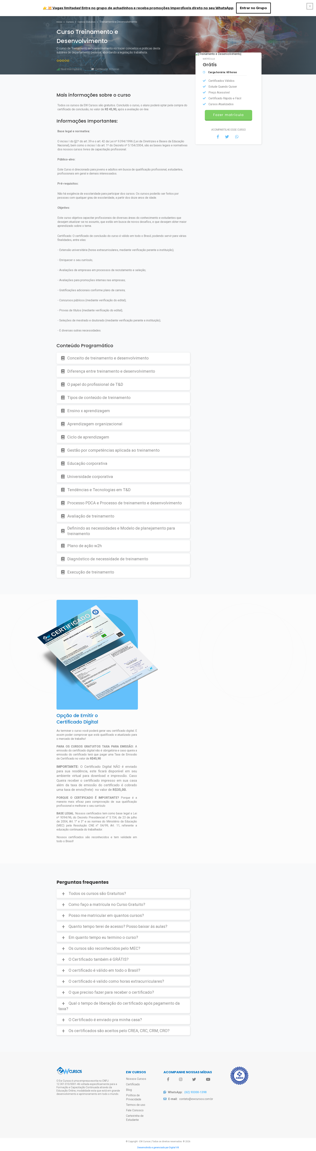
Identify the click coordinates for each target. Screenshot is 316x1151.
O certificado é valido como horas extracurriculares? (116, 981)
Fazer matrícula (228, 115)
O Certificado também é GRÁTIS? (99, 959)
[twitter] (194, 1079)
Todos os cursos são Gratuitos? (97, 893)
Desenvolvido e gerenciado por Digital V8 (158, 1147)
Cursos (70, 22)
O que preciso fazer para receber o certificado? (111, 992)
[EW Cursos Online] (69, 1074)
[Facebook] (168, 1079)
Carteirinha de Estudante (135, 1118)
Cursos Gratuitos (87, 22)
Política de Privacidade (133, 1097)
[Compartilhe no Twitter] (227, 137)
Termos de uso (135, 1105)
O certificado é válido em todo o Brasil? (104, 970)
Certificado (133, 1084)
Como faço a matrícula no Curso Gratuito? (107, 904)
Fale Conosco (135, 1110)
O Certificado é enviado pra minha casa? (105, 1019)
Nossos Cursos (136, 1079)
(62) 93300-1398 (195, 1092)
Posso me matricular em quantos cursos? (106, 915)
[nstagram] (180, 1079)
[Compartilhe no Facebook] (218, 137)
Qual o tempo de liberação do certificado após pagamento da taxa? (119, 1006)
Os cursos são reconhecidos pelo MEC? (104, 948)
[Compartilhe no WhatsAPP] (236, 137)
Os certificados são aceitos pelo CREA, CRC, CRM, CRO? (119, 1030)
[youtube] (208, 1079)
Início (60, 22)
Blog (129, 1090)
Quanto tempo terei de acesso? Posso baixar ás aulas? (118, 926)
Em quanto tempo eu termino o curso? (103, 937)
